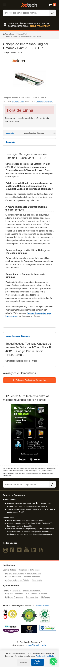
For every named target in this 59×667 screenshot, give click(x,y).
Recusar (23, 662)
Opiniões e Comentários (14, 573)
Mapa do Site (37, 580)
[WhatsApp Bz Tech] (53, 662)
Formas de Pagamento (32, 590)
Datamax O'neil (21, 34)
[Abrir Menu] (6, 4)
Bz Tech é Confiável (13, 576)
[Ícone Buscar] (52, 13)
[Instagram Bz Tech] (6, 551)
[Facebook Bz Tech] (12, 551)
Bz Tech (29, 5)
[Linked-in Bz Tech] (34, 551)
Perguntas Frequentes (14, 593)
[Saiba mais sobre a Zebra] (29, 433)
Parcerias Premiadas (32, 576)
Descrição (10, 132)
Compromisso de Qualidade (29, 570)
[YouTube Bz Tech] (27, 551)
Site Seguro (45, 597)
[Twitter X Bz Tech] (19, 551)
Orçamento (16, 590)
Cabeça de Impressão (44, 101)
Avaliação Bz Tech (34, 573)
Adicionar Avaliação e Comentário (31, 380)
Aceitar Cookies (37, 662)
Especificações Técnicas (33, 132)
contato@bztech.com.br (35, 645)
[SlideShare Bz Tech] (41, 551)
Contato (6, 590)
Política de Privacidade (14, 597)
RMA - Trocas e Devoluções (36, 593)
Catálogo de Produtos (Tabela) (17, 580)
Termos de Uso (32, 597)
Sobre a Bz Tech (9, 570)
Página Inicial (9, 34)
